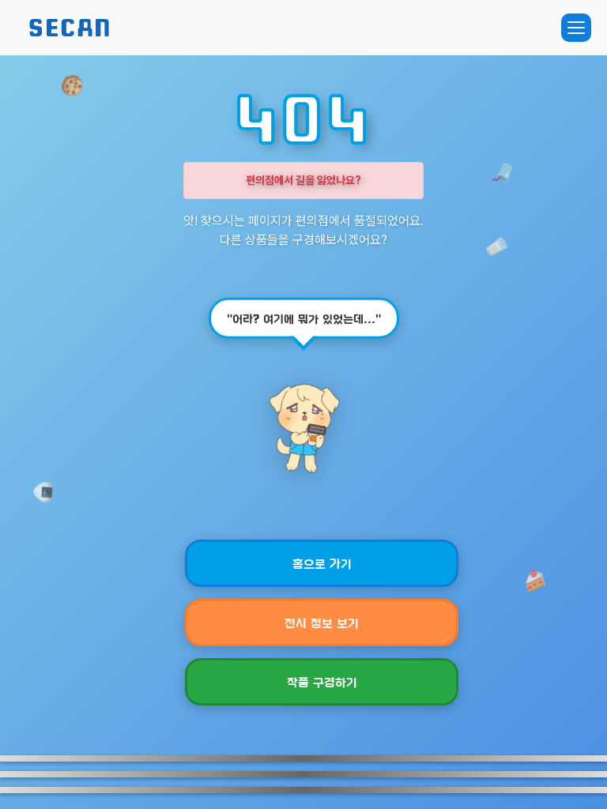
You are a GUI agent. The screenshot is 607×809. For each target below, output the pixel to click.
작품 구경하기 (322, 681)
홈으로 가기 (322, 562)
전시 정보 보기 (322, 622)
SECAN (70, 27)
